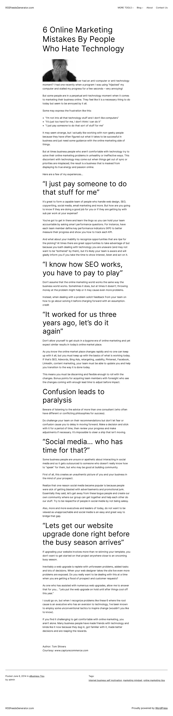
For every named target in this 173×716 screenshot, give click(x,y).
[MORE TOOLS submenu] (133, 7)
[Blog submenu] (142, 7)
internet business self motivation (105, 680)
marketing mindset (132, 680)
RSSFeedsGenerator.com (19, 7)
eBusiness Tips (36, 676)
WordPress (161, 708)
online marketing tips (154, 680)
